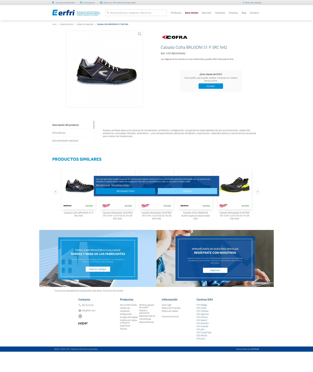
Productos (176, 12)
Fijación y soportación (144, 311)
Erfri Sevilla (201, 308)
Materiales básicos (147, 316)
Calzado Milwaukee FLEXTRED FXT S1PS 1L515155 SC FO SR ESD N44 (156, 215)
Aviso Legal (166, 305)
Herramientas (145, 319)
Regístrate (215, 270)
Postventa (220, 12)
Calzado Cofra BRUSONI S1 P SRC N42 (112, 24)
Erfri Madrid (202, 320)
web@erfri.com (88, 310)
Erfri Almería (202, 317)
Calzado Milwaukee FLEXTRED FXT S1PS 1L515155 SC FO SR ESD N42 (117, 215)
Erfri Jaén (200, 329)
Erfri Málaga (202, 305)
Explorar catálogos (97, 269)
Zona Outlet (191, 12)
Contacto (254, 12)
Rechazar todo (125, 191)
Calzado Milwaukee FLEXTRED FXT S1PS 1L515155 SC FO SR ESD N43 (234, 215)
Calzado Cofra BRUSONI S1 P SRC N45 (78, 214)
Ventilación (125, 311)
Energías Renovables (129, 317)
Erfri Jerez (201, 338)
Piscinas (123, 329)
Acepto (187, 191)
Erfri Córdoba (202, 311)
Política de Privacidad (171, 308)
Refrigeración (126, 314)
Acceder (211, 86)
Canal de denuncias (170, 316)
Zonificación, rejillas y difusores (128, 321)
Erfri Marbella (202, 323)
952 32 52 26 (87, 305)
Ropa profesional (67, 24)
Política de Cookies (170, 311)
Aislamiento (125, 325)
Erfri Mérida (202, 335)
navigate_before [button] (55, 191)
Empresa (233, 12)
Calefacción (125, 308)
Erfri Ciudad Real (204, 332)
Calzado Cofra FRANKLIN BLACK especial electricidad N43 (195, 215)
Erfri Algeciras (203, 314)
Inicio (55, 24)
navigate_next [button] (257, 191)
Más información (103, 185)
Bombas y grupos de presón (146, 306)
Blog (244, 12)
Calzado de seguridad (86, 24)
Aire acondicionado (128, 305)
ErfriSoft (255, 349)
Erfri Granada (202, 326)
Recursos (206, 12)
